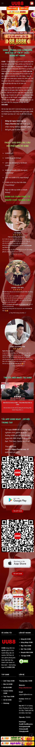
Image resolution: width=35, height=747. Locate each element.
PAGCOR (15, 69)
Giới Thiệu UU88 (8, 681)
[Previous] (1, 398)
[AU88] (17, 738)
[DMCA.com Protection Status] (23, 661)
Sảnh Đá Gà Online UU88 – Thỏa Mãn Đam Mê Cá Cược (17, 403)
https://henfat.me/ (12, 124)
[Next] (34, 398)
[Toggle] (3, 153)
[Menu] (2, 3)
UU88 (3, 648)
